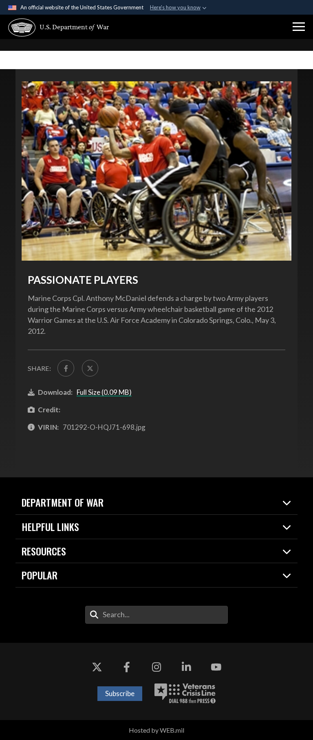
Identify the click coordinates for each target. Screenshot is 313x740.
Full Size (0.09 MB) (104, 392)
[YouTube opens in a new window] (216, 667)
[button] (299, 26)
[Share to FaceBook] (65, 368)
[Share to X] (90, 368)
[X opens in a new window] (97, 667)
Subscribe (119, 693)
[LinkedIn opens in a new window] (186, 667)
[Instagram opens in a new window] (156, 667)
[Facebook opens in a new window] (127, 667)
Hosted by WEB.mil (156, 730)
